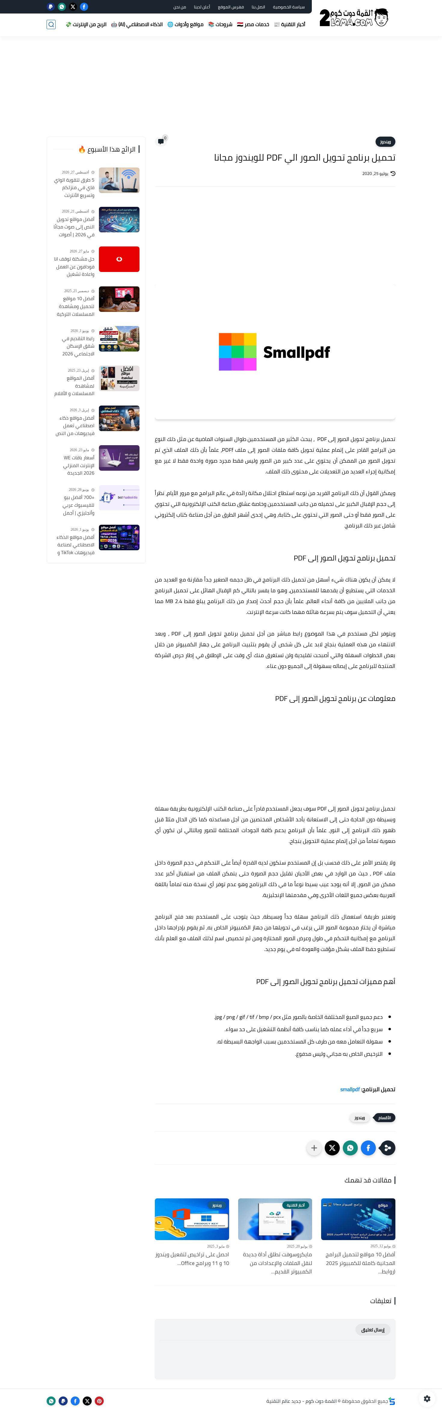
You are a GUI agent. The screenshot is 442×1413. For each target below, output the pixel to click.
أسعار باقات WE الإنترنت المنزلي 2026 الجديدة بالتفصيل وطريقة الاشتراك (77, 465)
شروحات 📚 (220, 24)
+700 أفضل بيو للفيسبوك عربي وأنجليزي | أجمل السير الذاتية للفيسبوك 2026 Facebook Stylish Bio (73, 505)
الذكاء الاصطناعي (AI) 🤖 (137, 24)
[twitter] (73, 7)
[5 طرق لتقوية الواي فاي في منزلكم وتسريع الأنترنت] (119, 180)
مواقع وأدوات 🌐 (185, 24)
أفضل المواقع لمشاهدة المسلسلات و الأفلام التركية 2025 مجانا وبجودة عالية (74, 386)
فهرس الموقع (231, 7)
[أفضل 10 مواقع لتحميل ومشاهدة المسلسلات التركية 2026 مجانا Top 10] (119, 299)
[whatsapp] (62, 7)
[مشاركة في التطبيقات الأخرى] (314, 1147)
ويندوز (385, 142)
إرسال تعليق (373, 1329)
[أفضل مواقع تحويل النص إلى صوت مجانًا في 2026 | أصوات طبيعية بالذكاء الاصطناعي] (119, 219)
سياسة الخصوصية (289, 7)
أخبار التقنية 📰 (289, 24)
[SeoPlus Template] (391, 1401)
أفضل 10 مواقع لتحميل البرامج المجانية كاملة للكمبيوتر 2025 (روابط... (360, 1263)
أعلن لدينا (202, 7)
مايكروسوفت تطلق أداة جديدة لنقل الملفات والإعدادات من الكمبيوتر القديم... (277, 1263)
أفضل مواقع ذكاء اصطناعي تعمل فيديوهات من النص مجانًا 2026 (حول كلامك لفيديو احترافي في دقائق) (75, 426)
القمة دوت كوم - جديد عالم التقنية (301, 1400)
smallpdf (350, 1089)
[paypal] (51, 7)
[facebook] (84, 7)
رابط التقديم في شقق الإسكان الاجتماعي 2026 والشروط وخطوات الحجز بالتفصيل (77, 346)
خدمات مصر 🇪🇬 (253, 24)
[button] (368, 1147)
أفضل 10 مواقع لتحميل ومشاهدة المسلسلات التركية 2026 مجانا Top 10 (75, 307)
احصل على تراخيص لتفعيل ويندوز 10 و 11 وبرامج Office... (192, 1259)
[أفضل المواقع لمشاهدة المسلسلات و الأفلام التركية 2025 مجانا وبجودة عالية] (119, 378)
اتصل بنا (258, 7)
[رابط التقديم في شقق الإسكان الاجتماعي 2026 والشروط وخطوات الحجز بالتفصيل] (119, 339)
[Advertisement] (221, 90)
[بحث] (51, 24)
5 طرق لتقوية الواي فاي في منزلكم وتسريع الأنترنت (74, 187)
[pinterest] (99, 1400)
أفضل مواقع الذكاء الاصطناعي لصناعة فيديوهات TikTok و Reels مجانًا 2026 (75, 545)
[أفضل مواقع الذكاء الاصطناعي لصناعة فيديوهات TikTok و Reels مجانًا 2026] (119, 537)
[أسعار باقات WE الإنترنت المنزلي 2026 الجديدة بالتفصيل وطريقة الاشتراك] (119, 458)
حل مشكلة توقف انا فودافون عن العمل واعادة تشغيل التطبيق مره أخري (74, 267)
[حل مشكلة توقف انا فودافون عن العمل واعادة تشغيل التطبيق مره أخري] (119, 259)
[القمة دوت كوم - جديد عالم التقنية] (355, 17)
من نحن (179, 7)
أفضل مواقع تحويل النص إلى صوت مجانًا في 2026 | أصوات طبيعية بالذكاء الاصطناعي (74, 227)
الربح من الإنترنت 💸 (85, 24)
